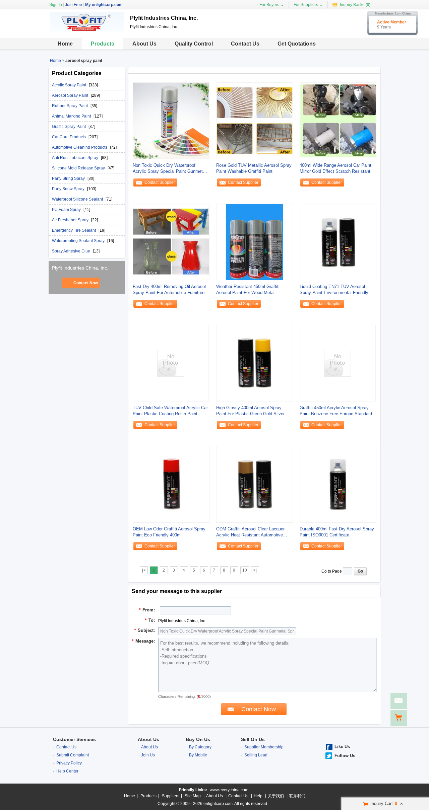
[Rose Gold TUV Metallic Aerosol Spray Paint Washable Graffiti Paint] (255, 120)
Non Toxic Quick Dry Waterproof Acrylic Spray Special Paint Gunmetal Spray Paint (169, 168)
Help (258, 796)
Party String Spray (69, 178)
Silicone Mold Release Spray (79, 168)
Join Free (73, 4)
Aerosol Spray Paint (70, 95)
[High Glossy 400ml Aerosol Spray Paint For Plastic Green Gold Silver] (255, 363)
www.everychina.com (229, 790)
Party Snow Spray (68, 189)
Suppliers (170, 796)
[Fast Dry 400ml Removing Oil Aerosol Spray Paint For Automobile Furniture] (171, 241)
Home (65, 44)
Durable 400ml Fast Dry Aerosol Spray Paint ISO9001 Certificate (337, 531)
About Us (144, 44)
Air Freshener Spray (70, 220)
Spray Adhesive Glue (71, 251)
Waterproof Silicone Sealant (78, 199)
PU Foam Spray (67, 209)
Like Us (342, 746)
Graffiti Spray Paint (69, 126)
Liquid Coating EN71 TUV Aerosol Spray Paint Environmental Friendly (334, 289)
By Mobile (198, 755)
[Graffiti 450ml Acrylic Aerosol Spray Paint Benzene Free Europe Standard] (337, 363)
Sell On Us (253, 739)
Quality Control (194, 44)
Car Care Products (69, 137)
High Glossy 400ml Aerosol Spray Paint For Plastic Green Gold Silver (250, 410)
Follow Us (344, 755)
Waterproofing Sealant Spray (79, 240)
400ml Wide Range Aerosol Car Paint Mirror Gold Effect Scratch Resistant (335, 168)
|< (143, 570)
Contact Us (245, 44)
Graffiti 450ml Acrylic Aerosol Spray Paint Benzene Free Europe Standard (336, 410)
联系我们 (297, 796)
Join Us (148, 755)
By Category (200, 747)
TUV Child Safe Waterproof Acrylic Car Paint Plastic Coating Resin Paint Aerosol (170, 411)
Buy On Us (198, 739)
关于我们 (276, 796)
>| (255, 570)
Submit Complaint (72, 755)
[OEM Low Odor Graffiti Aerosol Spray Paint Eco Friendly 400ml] (171, 484)
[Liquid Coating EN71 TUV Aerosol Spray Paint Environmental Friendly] (338, 241)
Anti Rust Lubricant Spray (75, 157)
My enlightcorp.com (104, 4)
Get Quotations (297, 44)
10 (244, 570)
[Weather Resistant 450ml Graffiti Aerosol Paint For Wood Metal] (255, 241)
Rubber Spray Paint (70, 105)
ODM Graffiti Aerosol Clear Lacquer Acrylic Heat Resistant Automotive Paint (250, 532)
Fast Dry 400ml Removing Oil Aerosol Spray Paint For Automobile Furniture (169, 289)
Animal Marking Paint (72, 116)
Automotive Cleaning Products (80, 147)
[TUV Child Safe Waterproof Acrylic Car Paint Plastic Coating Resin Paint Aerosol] (170, 363)
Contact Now (85, 283)
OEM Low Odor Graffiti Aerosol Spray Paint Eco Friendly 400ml (169, 531)
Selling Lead (255, 755)
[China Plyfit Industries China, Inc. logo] (86, 32)
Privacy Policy (69, 763)
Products (102, 44)
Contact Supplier (159, 182)
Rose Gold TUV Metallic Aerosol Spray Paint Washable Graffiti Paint (254, 168)
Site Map (193, 796)
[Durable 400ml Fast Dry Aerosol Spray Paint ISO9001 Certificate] (338, 484)
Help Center (67, 771)
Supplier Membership (264, 747)
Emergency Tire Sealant (74, 230)
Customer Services (74, 739)
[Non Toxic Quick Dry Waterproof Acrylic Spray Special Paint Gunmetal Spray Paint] (171, 120)
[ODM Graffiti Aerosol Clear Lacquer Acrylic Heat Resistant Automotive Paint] (255, 484)
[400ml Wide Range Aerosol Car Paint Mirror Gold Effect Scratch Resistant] (338, 120)
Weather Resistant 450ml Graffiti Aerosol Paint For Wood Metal (248, 289)
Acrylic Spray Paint (69, 85)
